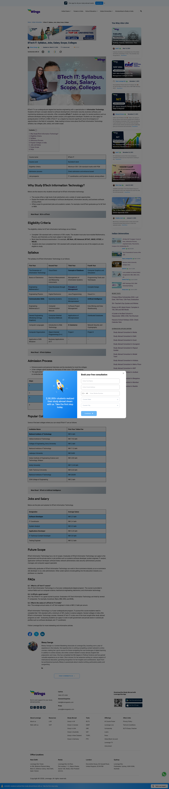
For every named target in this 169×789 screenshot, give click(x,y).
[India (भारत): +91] (83, 393)
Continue (88, 413)
